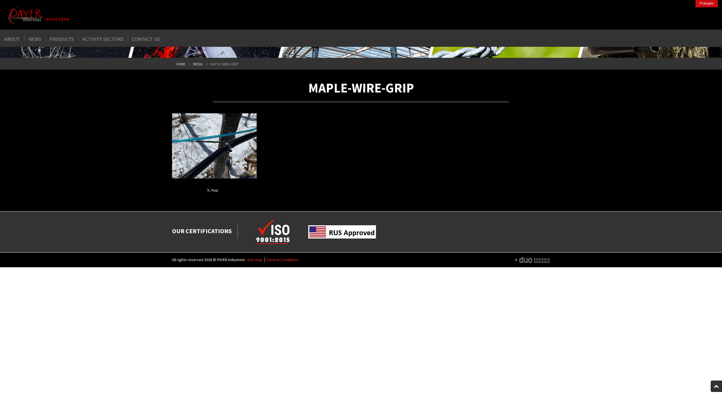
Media (198, 64)
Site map (254, 259)
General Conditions (282, 259)
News (34, 39)
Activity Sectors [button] (103, 39)
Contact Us (146, 39)
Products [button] (62, 39)
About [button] (12, 39)
